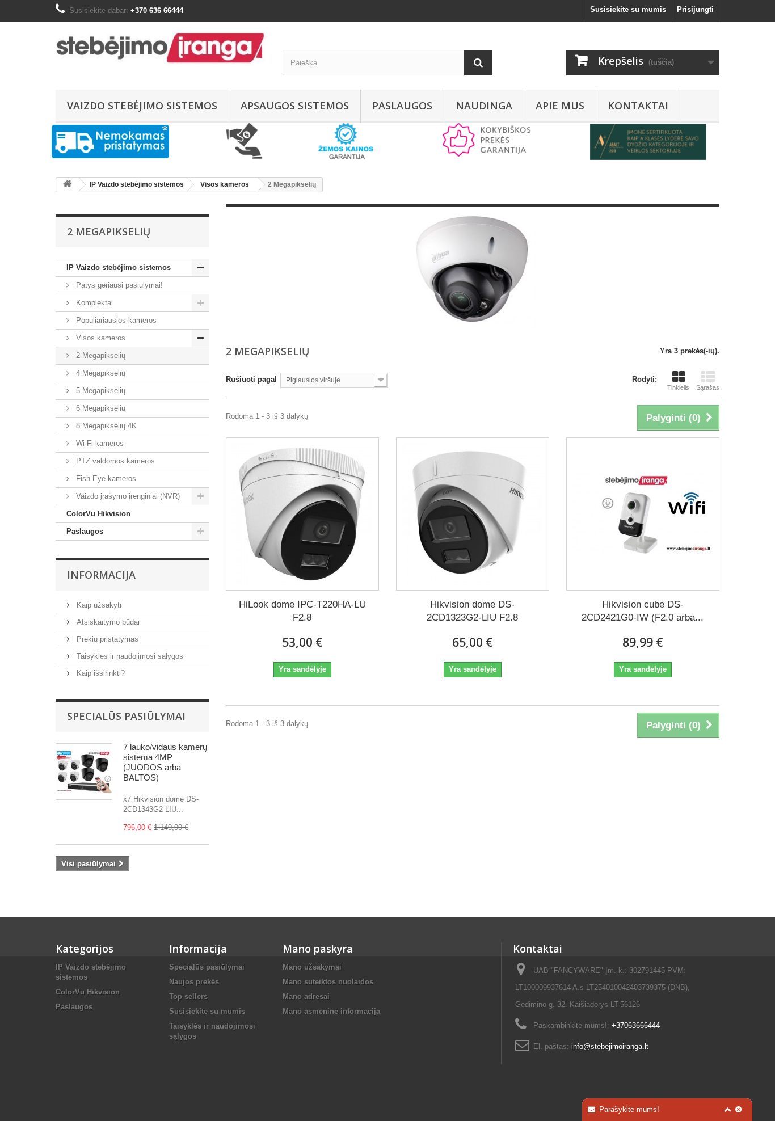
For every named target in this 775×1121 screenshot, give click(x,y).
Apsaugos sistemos (295, 105)
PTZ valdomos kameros (114, 461)
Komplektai (93, 302)
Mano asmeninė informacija (331, 1011)
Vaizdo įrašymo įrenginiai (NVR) (127, 496)
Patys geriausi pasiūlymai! (118, 285)
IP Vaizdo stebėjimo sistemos (118, 267)
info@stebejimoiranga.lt (609, 1046)
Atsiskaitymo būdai (107, 622)
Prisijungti (695, 9)
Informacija (101, 574)
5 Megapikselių (99, 390)
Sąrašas (707, 387)
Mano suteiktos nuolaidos (328, 981)
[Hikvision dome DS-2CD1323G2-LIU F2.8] (473, 514)
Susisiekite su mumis (628, 9)
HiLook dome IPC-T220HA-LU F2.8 (302, 611)
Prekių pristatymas (106, 639)
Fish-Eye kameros (105, 478)
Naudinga (484, 105)
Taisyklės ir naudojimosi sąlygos (128, 656)
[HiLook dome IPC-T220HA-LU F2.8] (302, 514)
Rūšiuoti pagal (251, 379)
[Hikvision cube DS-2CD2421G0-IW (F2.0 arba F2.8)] (643, 514)
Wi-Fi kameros (99, 443)
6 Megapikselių (99, 408)
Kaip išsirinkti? (99, 673)
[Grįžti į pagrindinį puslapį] (67, 185)
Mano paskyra (318, 948)
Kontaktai (638, 105)
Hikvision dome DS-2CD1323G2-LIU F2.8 (472, 611)
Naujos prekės (194, 981)
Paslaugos (402, 105)
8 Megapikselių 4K (105, 426)
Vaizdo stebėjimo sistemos (142, 105)
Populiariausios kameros (115, 320)
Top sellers (188, 996)
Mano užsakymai (312, 967)
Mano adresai (306, 996)
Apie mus (560, 105)
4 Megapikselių (99, 373)
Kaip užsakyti (97, 605)
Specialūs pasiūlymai (126, 716)
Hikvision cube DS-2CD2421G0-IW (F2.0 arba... (643, 611)
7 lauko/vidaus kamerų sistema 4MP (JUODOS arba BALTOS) (165, 762)
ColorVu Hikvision (98, 513)
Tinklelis (678, 387)
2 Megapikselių (99, 355)
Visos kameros (99, 338)
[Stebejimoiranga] (161, 48)
